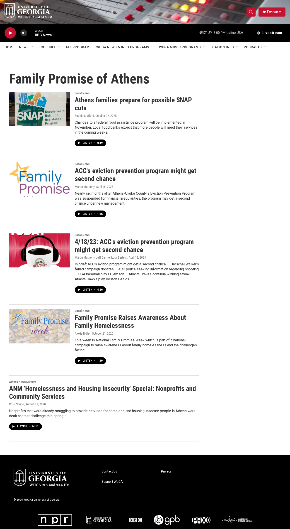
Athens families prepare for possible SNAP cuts (133, 104)
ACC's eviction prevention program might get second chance (135, 175)
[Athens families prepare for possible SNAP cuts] (39, 109)
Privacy (166, 471)
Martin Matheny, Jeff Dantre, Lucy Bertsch (101, 257)
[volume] (24, 33)
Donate (274, 12)
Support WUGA (112, 481)
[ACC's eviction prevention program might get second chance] (39, 179)
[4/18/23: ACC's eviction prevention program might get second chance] (39, 250)
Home (9, 47)
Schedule (47, 47)
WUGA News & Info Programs (122, 47)
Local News (82, 93)
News (24, 47)
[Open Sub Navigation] (32, 47)
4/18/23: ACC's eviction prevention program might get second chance (134, 246)
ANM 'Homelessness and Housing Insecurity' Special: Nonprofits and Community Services (102, 392)
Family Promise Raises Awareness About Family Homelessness (130, 321)
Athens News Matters (22, 382)
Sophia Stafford (84, 116)
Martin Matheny (85, 187)
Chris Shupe (16, 404)
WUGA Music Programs (180, 47)
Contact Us (109, 471)
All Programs (79, 47)
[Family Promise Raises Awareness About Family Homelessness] (39, 326)
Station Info (222, 47)
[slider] (31, 32)
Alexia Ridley (83, 333)
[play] (10, 33)
